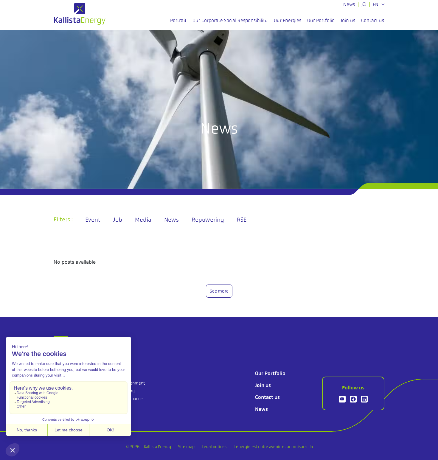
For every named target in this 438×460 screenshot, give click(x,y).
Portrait (178, 20)
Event (92, 219)
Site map (186, 446)
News (349, 4)
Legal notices (214, 446)
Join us (348, 20)
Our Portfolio (321, 20)
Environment (133, 383)
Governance (132, 398)
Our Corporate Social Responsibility (230, 20)
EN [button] (376, 4)
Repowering (208, 219)
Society (128, 391)
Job (117, 219)
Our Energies (287, 20)
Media (143, 219)
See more (219, 291)
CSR (125, 373)
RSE (241, 219)
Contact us (372, 20)
